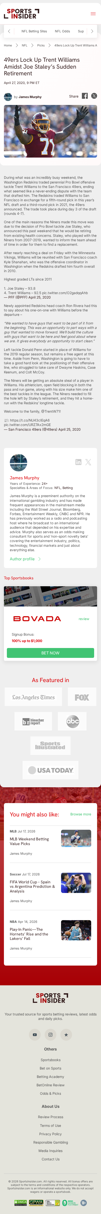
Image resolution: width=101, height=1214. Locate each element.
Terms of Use (50, 1125)
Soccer (15, 874)
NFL (24, 45)
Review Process (50, 1117)
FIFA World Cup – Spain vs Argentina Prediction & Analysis (32, 886)
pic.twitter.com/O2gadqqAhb (65, 293)
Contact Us (51, 1159)
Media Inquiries (50, 1151)
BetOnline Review (50, 1085)
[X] (88, 462)
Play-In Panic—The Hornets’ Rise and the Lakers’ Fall (29, 934)
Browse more (80, 814)
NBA (13, 922)
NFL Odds (62, 31)
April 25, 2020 (39, 297)
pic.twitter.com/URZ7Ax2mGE (27, 425)
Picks (41, 45)
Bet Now (50, 652)
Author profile (22, 558)
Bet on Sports (50, 1068)
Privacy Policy (50, 1134)
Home (8, 45)
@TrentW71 (50, 411)
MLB (13, 831)
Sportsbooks (51, 1060)
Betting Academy (50, 1076)
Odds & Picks (50, 1093)
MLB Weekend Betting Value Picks (29, 841)
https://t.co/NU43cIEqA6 (30, 420)
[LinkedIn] (78, 462)
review (84, 619)
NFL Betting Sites (34, 31)
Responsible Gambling (50, 1142)
